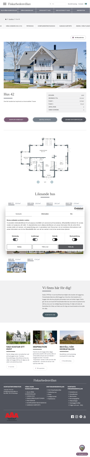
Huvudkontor (73, 394)
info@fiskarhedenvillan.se (11, 391)
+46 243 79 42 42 (8, 389)
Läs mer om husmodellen (73, 119)
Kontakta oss (50, 315)
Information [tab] (45, 214)
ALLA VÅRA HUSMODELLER (30, 393)
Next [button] (51, 85)
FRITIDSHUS (29, 26)
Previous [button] (38, 85)
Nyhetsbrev (51, 398)
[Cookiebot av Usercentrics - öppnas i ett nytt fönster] (75, 208)
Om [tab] (71, 214)
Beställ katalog (45, 119)
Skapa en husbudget (16, 119)
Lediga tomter (52, 396)
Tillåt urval (45, 247)
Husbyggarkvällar (74, 403)
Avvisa (19, 247)
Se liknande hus (79, 37)
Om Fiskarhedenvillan (54, 390)
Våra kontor (73, 396)
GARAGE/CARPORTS (65, 26)
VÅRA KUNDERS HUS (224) (14, 26)
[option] (45, 65)
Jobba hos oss (52, 392)
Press (49, 394)
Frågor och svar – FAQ (76, 405)
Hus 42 (18, 19)
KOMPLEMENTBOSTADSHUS (46, 26)
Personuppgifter (74, 398)
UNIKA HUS (31, 396)
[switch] (35, 239)
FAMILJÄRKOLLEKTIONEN (35, 398)
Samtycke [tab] (19, 214)
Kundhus (11, 19)
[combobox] (57, 4)
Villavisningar (73, 400)
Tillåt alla (70, 247)
